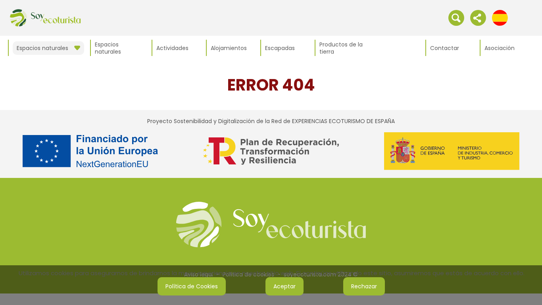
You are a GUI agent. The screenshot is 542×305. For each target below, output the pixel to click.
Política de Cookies (191, 286)
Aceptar (284, 286)
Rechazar (364, 286)
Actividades (172, 48)
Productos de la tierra (341, 48)
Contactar (444, 48)
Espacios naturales (108, 48)
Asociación (499, 48)
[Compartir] (478, 17)
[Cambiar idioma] (500, 17)
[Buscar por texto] (456, 17)
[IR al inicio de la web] (45, 17)
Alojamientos (229, 48)
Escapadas (280, 48)
